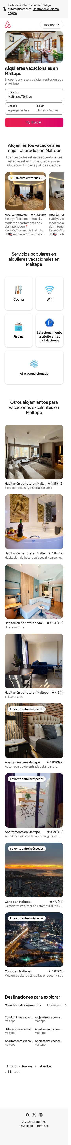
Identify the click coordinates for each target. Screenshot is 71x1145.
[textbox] (19, 110)
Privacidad (26, 1126)
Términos (43, 1126)
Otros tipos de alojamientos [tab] (23, 1005)
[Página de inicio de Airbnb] (8, 24)
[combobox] (34, 96)
